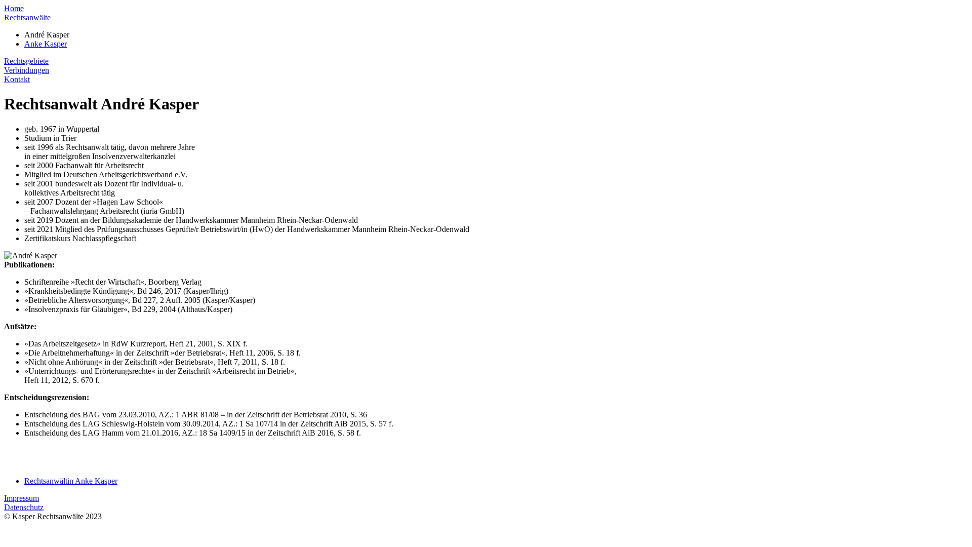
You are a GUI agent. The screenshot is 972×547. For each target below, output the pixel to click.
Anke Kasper (45, 44)
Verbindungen (26, 70)
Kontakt (17, 79)
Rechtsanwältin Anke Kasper (70, 481)
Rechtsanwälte (27, 17)
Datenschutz (24, 507)
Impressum (21, 498)
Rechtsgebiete (26, 61)
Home (14, 8)
